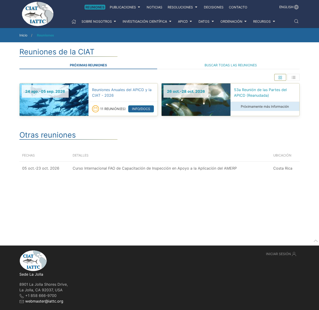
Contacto (238, 7)
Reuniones (94, 7)
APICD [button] (183, 21)
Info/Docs (141, 109)
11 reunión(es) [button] (113, 109)
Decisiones (213, 7)
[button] (296, 21)
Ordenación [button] (231, 21)
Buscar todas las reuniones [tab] (231, 65)
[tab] (280, 77)
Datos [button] (203, 21)
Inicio (23, 35)
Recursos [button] (262, 21)
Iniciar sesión (278, 254)
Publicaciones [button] (123, 7)
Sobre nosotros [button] (97, 21)
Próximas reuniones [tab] (88, 65)
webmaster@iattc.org (44, 301)
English (286, 7)
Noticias (154, 7)
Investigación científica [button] (145, 21)
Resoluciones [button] (180, 7)
